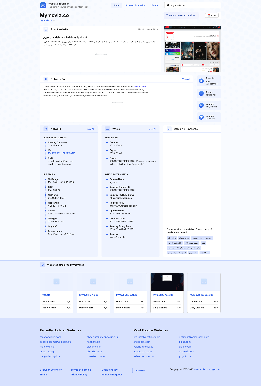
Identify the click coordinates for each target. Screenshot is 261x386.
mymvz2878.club (163, 294)
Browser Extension (135, 5)
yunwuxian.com (143, 351)
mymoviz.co (46, 20)
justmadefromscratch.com (194, 336)
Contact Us (140, 370)
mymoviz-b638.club (201, 294)
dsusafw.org (47, 351)
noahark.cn (93, 341)
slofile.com (185, 346)
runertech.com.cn (97, 356)
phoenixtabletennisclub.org (102, 336)
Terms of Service (81, 369)
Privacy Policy (79, 374)
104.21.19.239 (54, 153)
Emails (154, 5)
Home (116, 5)
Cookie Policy (110, 369)
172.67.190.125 (68, 153)
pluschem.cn (94, 346)
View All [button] (186, 79)
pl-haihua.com (95, 351)
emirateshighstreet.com (147, 336)
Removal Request (112, 374)
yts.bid (46, 294)
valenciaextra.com (144, 356)
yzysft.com (185, 356)
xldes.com (185, 341)
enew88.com (186, 351)
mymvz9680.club (126, 294)
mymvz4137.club (88, 294)
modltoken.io (47, 346)
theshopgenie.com (50, 336)
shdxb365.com (142, 341)
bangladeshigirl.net (50, 356)
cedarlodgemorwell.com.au (55, 341)
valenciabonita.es (143, 346)
